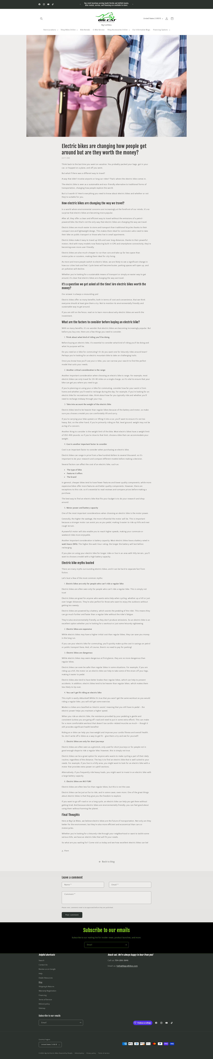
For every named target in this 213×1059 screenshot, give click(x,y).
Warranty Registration (47, 991)
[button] (41, 18)
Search (41, 961)
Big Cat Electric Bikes (52, 1053)
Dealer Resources (46, 978)
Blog (40, 982)
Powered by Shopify (65, 1053)
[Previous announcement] (80, 4)
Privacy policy (91, 1053)
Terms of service (103, 1053)
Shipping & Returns (46, 987)
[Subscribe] (126, 945)
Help (40, 974)
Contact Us (43, 965)
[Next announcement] (132, 4)
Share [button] (66, 851)
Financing (42, 995)
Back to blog (108, 862)
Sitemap (42, 1008)
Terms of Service (45, 1000)
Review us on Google (47, 969)
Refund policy (44, 1004)
